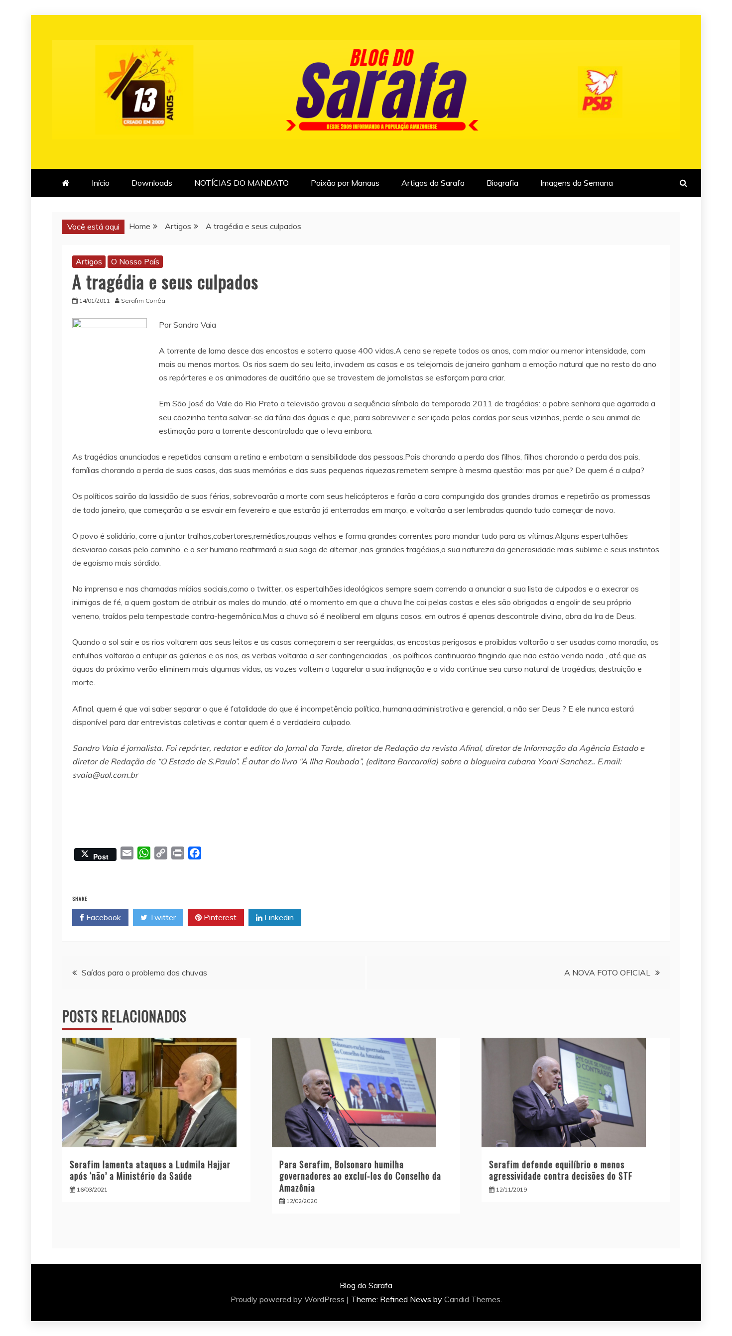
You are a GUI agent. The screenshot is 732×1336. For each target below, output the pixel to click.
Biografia (502, 183)
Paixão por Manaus (345, 183)
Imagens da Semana (576, 183)
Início (101, 183)
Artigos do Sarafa (433, 183)
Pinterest (219, 917)
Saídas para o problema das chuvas (144, 972)
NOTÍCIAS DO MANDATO (241, 183)
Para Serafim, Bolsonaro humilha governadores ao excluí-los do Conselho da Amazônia (360, 1176)
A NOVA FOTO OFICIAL (607, 972)
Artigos (89, 261)
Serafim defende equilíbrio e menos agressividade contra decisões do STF (560, 1170)
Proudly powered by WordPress (289, 1299)
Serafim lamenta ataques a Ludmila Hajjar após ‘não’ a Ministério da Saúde (150, 1170)
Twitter (161, 917)
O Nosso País (135, 261)
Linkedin (278, 917)
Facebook (102, 917)
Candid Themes (472, 1299)
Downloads (151, 183)
